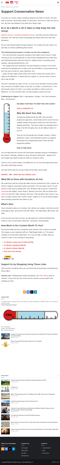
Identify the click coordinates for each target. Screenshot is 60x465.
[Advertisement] (30, 361)
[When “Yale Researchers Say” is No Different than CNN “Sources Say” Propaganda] (5, 396)
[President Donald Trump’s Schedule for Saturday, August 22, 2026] (5, 382)
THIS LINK (43, 275)
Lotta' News (23, 453)
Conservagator (24, 448)
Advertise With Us (47, 448)
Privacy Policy (46, 453)
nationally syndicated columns (24, 35)
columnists (5, 194)
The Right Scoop (25, 455)
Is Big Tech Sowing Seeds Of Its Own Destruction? (24, 401)
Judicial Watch (24, 450)
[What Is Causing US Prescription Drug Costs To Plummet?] (5, 344)
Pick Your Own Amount (12, 251)
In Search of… (14, 387)
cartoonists (5, 191)
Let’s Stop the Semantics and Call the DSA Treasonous (25, 415)
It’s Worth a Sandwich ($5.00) (15, 245)
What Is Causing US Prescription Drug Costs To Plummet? (26, 341)
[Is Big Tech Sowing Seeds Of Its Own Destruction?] (5, 403)
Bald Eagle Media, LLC (28, 462)
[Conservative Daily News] (12, 2)
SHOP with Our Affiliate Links (25, 174)
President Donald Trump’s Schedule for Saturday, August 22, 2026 (28, 380)
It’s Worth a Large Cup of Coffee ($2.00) (18, 242)
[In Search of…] (5, 389)
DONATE (4, 174)
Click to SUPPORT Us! (25, 108)
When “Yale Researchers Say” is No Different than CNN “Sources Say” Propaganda (33, 394)
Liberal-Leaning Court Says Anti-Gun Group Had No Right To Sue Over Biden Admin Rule (34, 429)
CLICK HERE (42, 301)
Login (44, 450)
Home (3, 6)
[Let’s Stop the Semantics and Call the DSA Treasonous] (5, 417)
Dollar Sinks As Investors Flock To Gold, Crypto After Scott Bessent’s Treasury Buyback (34, 422)
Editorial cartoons (7, 35)
